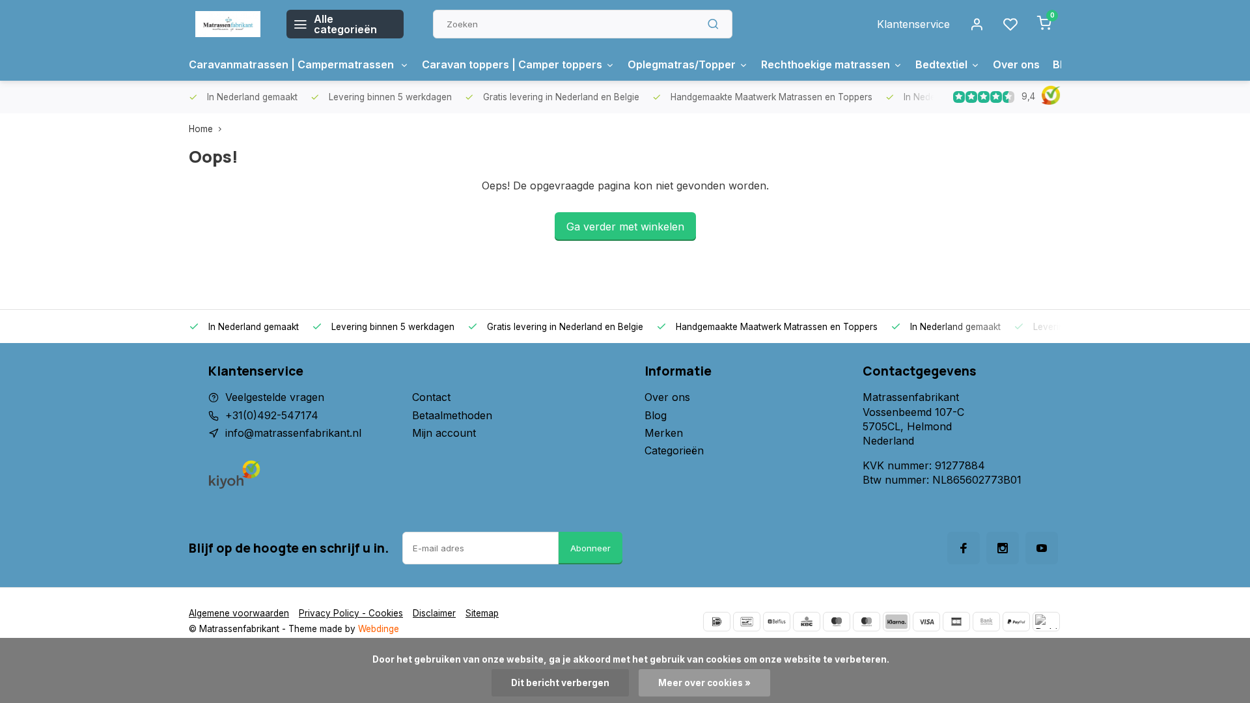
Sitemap (482, 613)
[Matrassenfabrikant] (228, 24)
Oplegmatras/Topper (682, 64)
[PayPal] (1016, 621)
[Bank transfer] (986, 621)
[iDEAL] (716, 621)
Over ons (1016, 64)
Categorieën (674, 450)
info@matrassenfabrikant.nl (293, 432)
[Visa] (926, 621)
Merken (664, 432)
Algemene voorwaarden (239, 613)
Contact (431, 397)
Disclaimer (434, 613)
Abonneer (590, 548)
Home (201, 129)
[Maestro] (836, 621)
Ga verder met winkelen (625, 226)
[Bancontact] (746, 621)
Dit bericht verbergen (560, 683)
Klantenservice (913, 24)
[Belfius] (776, 621)
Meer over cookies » (704, 683)
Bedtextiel (941, 64)
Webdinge (378, 629)
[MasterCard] (866, 621)
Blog (656, 415)
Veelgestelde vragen (274, 397)
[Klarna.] (896, 621)
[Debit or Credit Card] (1046, 621)
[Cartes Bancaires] (956, 621)
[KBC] (806, 621)
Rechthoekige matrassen (825, 64)
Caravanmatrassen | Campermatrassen (292, 64)
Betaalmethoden (452, 415)
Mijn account (444, 432)
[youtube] (1041, 548)
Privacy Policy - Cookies (351, 613)
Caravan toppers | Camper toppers (512, 64)
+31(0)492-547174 (271, 415)
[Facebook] (963, 548)
